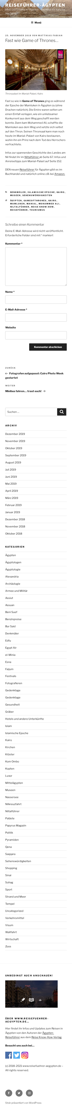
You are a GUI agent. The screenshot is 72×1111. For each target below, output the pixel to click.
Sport (8, 889)
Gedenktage (12, 690)
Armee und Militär (16, 590)
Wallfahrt (11, 932)
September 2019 (15, 455)
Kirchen (10, 747)
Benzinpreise (13, 619)
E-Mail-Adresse (16, 309)
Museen (15, 195)
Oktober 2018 (13, 533)
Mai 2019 (11, 483)
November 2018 (15, 526)
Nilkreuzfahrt (13, 804)
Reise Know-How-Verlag (46, 1037)
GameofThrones (35, 200)
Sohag (9, 882)
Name (10, 291)
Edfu (8, 640)
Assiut (9, 598)
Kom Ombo (12, 761)
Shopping (11, 868)
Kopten (9, 768)
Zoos (8, 946)
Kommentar (13, 243)
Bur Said (10, 626)
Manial (32, 203)
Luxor (8, 775)
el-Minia (10, 654)
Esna (8, 662)
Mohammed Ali (49, 203)
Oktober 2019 (13, 448)
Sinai (8, 875)
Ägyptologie (12, 569)
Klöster (10, 754)
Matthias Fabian (50, 35)
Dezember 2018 (15, 519)
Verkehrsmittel (14, 918)
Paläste (10, 818)
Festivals (10, 676)
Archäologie (12, 583)
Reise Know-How (42, 207)
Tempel (10, 903)
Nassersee (12, 797)
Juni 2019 (11, 476)
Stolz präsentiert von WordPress (23, 1102)
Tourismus (37, 210)
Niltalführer (20, 207)
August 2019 (13, 462)
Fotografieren (13, 683)
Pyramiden (12, 839)
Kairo (61, 192)
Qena (8, 847)
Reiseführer (19, 210)
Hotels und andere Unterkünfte (24, 718)
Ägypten (16, 200)
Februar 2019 (13, 505)
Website (10, 327)
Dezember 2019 (15, 434)
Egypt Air (11, 647)
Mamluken (17, 203)
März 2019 (11, 498)
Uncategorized (14, 911)
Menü (38, 22)
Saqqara (10, 854)
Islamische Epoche (41, 192)
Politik (9, 832)
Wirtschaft (12, 939)
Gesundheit (12, 704)
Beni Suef (11, 612)
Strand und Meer (15, 896)
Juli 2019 (10, 469)
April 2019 (11, 490)
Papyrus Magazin (15, 825)
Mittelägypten (14, 783)
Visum (9, 925)
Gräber (9, 711)
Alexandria (12, 576)
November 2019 (15, 441)
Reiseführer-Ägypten (35, 5)
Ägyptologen (13, 562)
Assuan (9, 605)
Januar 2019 (12, 512)
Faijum (9, 669)
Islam (8, 726)
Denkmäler (18, 192)
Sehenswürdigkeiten (37, 195)
